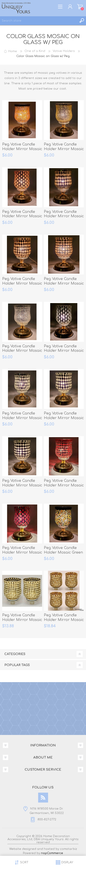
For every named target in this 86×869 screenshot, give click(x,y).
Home (12, 51)
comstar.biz (68, 849)
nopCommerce (52, 853)
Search (81, 20)
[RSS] (43, 798)
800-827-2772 (46, 819)
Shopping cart (80, 6)
